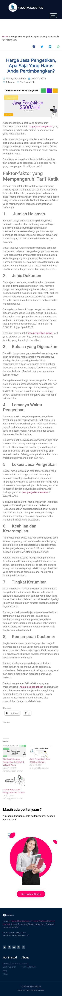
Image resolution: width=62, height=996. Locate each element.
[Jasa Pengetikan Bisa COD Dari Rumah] (41, 751)
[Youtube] (14, 947)
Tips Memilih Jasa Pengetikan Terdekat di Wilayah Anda (13, 762)
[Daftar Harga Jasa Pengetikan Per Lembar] (14, 781)
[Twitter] (4, 947)
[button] (34, 46)
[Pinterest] (18, 947)
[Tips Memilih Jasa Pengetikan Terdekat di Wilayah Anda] (14, 751)
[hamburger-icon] (53, 15)
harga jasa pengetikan (40, 126)
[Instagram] (23, 947)
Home (5, 36)
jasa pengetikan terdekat (35, 492)
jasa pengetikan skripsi (40, 333)
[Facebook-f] (9, 947)
